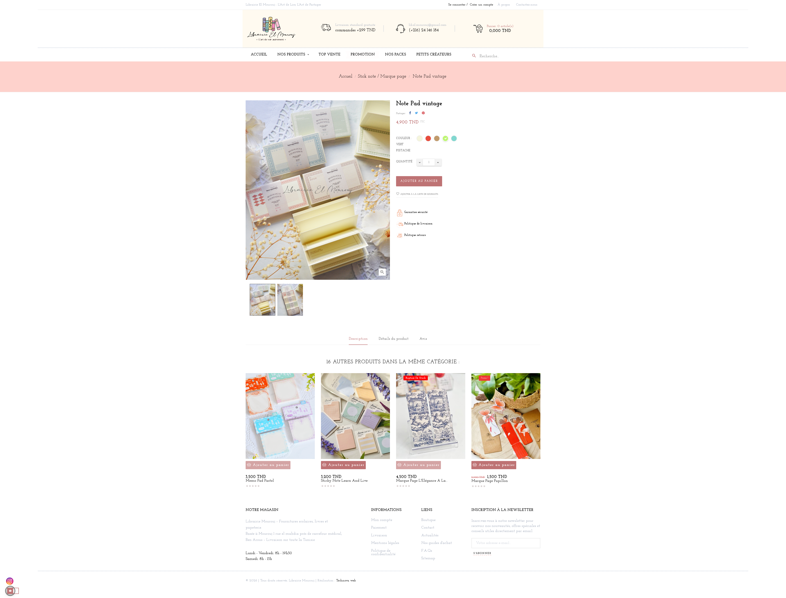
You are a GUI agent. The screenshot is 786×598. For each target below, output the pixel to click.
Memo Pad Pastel (260, 481)
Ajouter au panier (419, 181)
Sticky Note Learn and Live (344, 481)
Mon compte (381, 520)
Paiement (379, 528)
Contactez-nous (526, 4)
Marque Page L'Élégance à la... (421, 481)
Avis (423, 339)
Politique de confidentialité (383, 552)
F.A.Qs (426, 551)
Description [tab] (358, 339)
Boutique (428, 520)
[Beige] (420, 139)
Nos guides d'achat (436, 543)
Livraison (379, 535)
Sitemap (428, 558)
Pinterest (423, 113)
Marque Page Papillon (489, 481)
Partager (410, 113)
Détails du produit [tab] (394, 339)
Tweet (416, 113)
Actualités (429, 535)
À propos (504, 4)
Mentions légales (385, 543)
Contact (427, 528)
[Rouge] (428, 139)
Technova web (346, 580)
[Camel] (437, 139)
